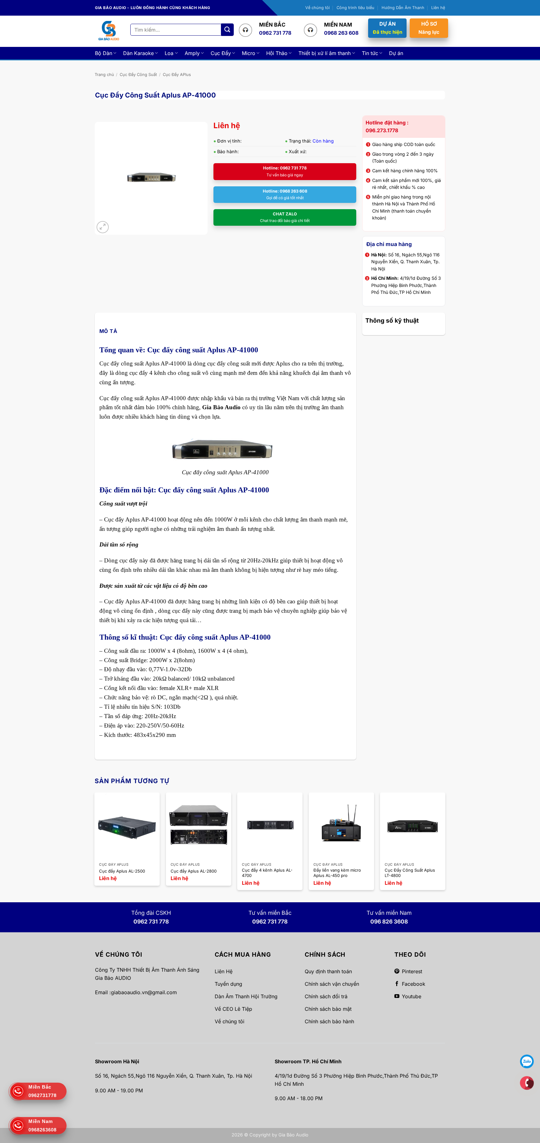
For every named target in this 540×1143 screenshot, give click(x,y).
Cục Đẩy (221, 53)
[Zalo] (527, 1061)
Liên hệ (438, 7)
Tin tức (370, 53)
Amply (192, 53)
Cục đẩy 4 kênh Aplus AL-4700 (267, 873)
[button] (103, 227)
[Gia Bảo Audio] (108, 31)
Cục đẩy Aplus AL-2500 (122, 871)
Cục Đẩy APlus (177, 74)
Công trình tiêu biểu (355, 7)
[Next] (445, 844)
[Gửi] (227, 29)
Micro (248, 53)
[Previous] (95, 844)
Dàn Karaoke (138, 53)
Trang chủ (104, 74)
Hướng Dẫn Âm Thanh (403, 7)
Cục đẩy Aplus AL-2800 (194, 871)
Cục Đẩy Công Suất (138, 74)
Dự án (396, 53)
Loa (169, 53)
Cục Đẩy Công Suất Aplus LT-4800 (410, 873)
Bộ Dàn (103, 53)
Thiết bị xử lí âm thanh (324, 53)
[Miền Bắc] (527, 1083)
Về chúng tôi (317, 7)
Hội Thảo (277, 53)
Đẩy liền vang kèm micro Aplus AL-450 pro (337, 873)
